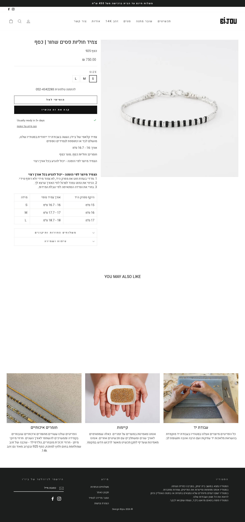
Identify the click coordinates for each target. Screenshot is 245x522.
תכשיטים (164, 21)
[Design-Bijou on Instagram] (59, 499)
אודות (96, 21)
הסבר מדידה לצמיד (99, 498)
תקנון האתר (103, 492)
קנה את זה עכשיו (56, 109)
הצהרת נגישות (101, 503)
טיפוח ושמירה (56, 241)
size (93, 72)
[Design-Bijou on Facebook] (53, 499)
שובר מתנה (144, 21)
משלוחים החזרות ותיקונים (55, 232)
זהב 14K (112, 21)
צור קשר (80, 21)
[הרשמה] (61, 488)
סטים (127, 21)
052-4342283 (45, 89)
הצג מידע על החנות (27, 126)
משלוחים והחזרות (99, 487)
